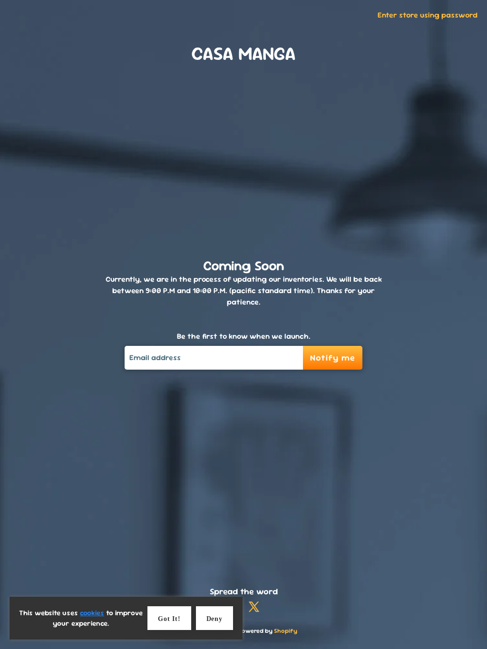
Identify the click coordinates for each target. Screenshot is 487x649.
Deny (214, 618)
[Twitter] (253, 608)
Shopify (285, 631)
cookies (92, 612)
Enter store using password (427, 15)
